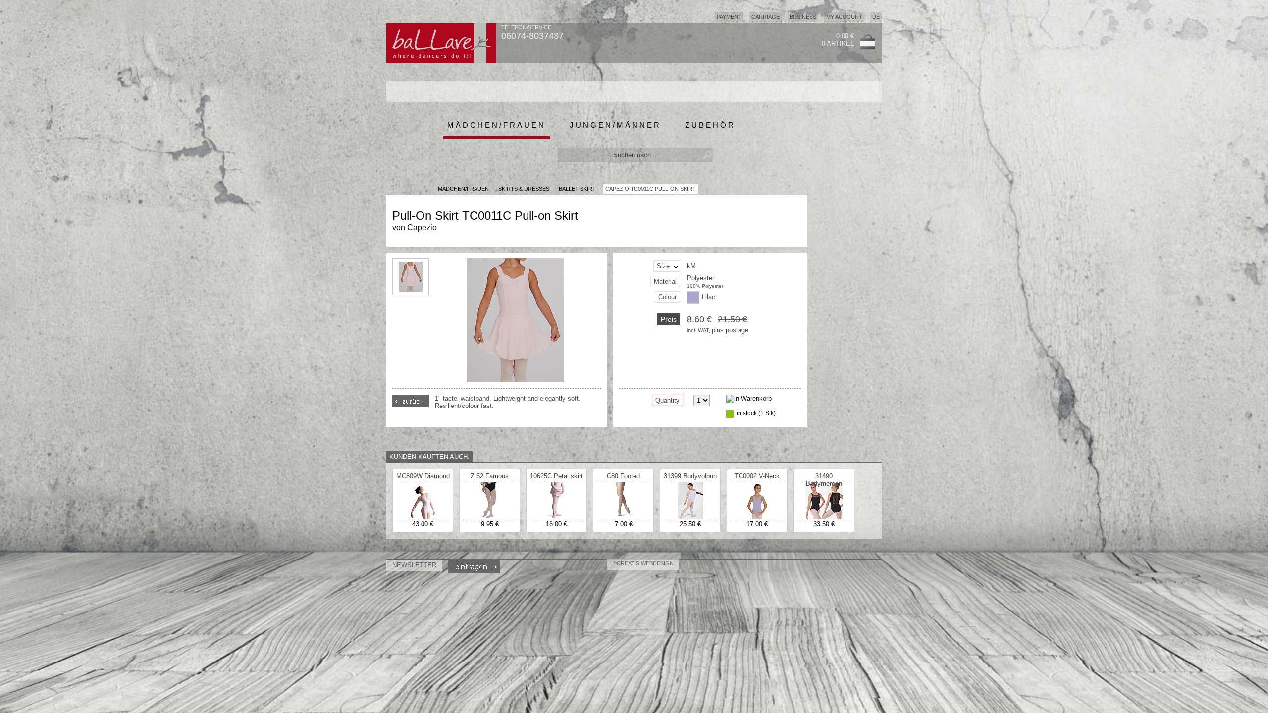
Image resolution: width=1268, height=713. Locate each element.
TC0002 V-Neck (757, 476)
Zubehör (710, 125)
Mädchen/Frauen (496, 125)
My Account (844, 17)
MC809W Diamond (423, 476)
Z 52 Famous (490, 476)
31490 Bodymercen (824, 479)
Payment (729, 17)
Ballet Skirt (577, 189)
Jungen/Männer (615, 125)
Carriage (765, 17)
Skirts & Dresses (523, 189)
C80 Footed (623, 476)
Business (803, 17)
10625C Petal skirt (556, 476)
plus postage (730, 330)
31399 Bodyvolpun (690, 476)
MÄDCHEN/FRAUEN (463, 189)
